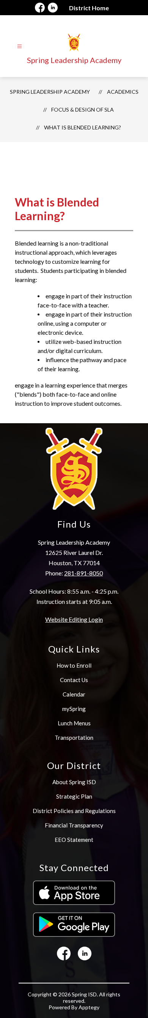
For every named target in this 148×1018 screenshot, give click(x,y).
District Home (89, 7)
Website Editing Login (74, 619)
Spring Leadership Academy (50, 91)
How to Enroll (74, 665)
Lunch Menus (74, 723)
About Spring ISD (74, 781)
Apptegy (89, 1007)
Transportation (74, 737)
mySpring (74, 708)
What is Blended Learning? (82, 127)
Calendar (74, 694)
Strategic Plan (74, 796)
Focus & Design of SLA (82, 109)
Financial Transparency (74, 825)
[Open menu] (19, 46)
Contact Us (74, 679)
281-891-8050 (83, 573)
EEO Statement (74, 839)
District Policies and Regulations (74, 810)
